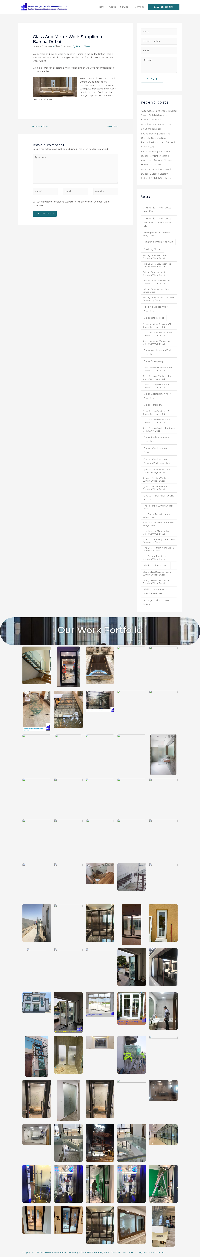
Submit (152, 79)
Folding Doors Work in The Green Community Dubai (159, 299)
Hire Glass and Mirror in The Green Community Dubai (156, 532)
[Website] (105, 192)
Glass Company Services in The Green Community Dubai (157, 369)
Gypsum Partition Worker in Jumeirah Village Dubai (156, 479)
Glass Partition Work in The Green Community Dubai (159, 429)
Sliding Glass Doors (156, 565)
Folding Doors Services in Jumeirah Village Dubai (155, 257)
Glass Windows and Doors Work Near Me (157, 461)
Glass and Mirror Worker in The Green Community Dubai (157, 334)
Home (101, 7)
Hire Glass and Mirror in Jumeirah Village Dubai (158, 524)
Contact (139, 7)
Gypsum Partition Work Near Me (159, 497)
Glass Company (62, 46)
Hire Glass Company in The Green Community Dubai (159, 541)
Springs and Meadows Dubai (156, 602)
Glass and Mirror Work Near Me (158, 352)
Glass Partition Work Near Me (156, 439)
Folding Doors (152, 249)
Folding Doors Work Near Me (156, 308)
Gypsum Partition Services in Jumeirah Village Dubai (156, 471)
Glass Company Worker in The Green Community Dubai (157, 377)
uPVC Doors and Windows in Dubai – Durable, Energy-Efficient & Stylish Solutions (156, 173)
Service (124, 7)
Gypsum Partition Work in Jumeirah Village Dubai (155, 488)
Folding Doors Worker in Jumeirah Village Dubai (154, 273)
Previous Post (38, 126)
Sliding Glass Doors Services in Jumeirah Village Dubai (157, 573)
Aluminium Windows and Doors (157, 209)
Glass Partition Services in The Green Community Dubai (157, 412)
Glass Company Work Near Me (157, 395)
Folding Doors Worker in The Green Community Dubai (156, 282)
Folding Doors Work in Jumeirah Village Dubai (158, 290)
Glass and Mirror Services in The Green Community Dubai (158, 325)
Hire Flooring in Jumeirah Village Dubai (158, 507)
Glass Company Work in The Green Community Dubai (156, 386)
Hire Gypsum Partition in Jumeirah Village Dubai (154, 557)
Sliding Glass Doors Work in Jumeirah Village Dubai (156, 581)
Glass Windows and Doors (156, 450)
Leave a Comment (43, 46)
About (112, 7)
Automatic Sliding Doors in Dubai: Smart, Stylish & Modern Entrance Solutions (159, 115)
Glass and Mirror (154, 317)
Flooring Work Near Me (158, 241)
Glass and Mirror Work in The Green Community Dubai (156, 342)
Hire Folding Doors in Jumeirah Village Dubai (157, 515)
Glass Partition (153, 404)
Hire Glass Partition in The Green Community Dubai (158, 549)
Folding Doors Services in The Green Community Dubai (157, 265)
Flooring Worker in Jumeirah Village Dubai (156, 234)
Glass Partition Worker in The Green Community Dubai (156, 421)
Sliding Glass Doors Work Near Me (156, 591)
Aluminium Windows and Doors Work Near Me (157, 222)
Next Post (114, 126)
